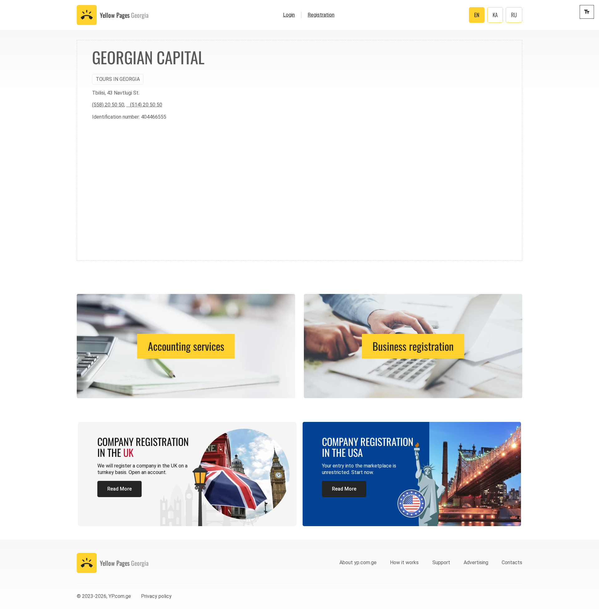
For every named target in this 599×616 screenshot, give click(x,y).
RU (514, 15)
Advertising (476, 562)
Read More (119, 489)
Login (289, 15)
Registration (321, 15)
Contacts (512, 562)
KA (495, 15)
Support (441, 562)
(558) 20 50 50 (108, 105)
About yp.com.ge (358, 562)
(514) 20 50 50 (144, 105)
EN (476, 15)
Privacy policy (156, 596)
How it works (404, 562)
